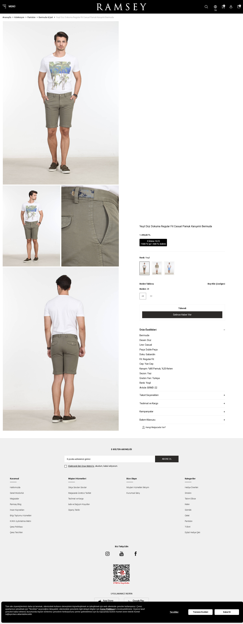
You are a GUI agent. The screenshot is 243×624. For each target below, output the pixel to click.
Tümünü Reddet (200, 612)
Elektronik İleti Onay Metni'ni (81, 466)
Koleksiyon (19, 17)
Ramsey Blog (15, 504)
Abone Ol (167, 459)
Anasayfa (6, 17)
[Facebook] (135, 553)
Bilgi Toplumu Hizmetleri (20, 515)
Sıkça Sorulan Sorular (77, 487)
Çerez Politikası (16, 527)
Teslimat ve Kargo (75, 499)
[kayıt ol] (231, 6)
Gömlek (188, 510)
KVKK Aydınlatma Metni (20, 521)
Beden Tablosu (147, 284)
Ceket (187, 515)
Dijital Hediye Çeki (192, 532)
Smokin (188, 493)
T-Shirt (187, 527)
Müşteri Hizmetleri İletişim (137, 487)
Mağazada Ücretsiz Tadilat (79, 493)
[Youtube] (121, 553)
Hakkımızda (15, 487)
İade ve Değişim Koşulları (79, 504)
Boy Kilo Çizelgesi (216, 284)
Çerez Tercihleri (16, 532)
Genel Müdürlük (17, 493)
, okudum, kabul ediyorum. (93, 466)
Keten (187, 504)
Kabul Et (227, 612)
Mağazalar (14, 499)
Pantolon (31, 17)
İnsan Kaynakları (17, 510)
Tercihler (174, 612)
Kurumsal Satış (133, 493)
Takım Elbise (190, 499)
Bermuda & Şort (46, 17)
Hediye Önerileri (191, 487)
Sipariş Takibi (74, 510)
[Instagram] (107, 553)
